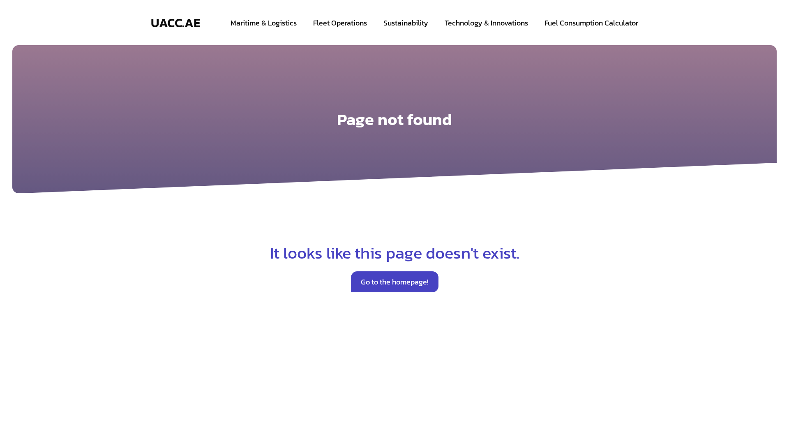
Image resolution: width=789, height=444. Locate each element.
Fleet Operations (340, 22)
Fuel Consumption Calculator (591, 22)
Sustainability (405, 22)
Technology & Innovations (486, 22)
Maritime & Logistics (264, 22)
